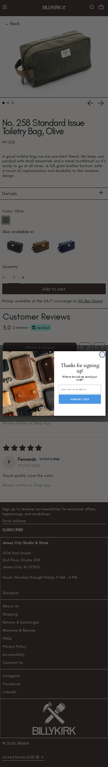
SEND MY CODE (79, 399)
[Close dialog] (102, 354)
